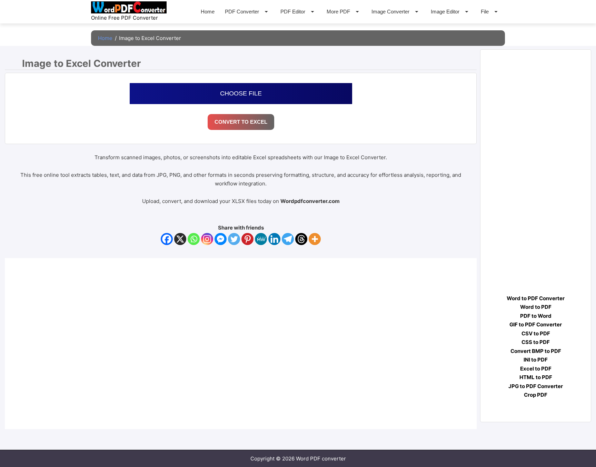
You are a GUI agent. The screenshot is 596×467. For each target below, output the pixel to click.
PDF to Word (536, 316)
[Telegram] (288, 239)
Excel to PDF (536, 368)
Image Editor (445, 11)
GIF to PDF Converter (535, 324)
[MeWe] (261, 239)
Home (208, 11)
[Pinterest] (247, 239)
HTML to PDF (535, 377)
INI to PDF (536, 359)
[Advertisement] (534, 177)
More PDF (338, 11)
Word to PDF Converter (536, 298)
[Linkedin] (274, 239)
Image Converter (390, 11)
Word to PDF (536, 307)
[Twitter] (234, 239)
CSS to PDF (536, 342)
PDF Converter (242, 11)
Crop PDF (535, 395)
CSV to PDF (536, 333)
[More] (315, 239)
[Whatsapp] (194, 239)
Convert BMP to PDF (535, 351)
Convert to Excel (241, 122)
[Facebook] (167, 239)
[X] (180, 239)
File (485, 11)
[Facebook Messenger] (221, 239)
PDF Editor (292, 11)
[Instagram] (207, 239)
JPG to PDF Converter (535, 386)
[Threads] (301, 239)
